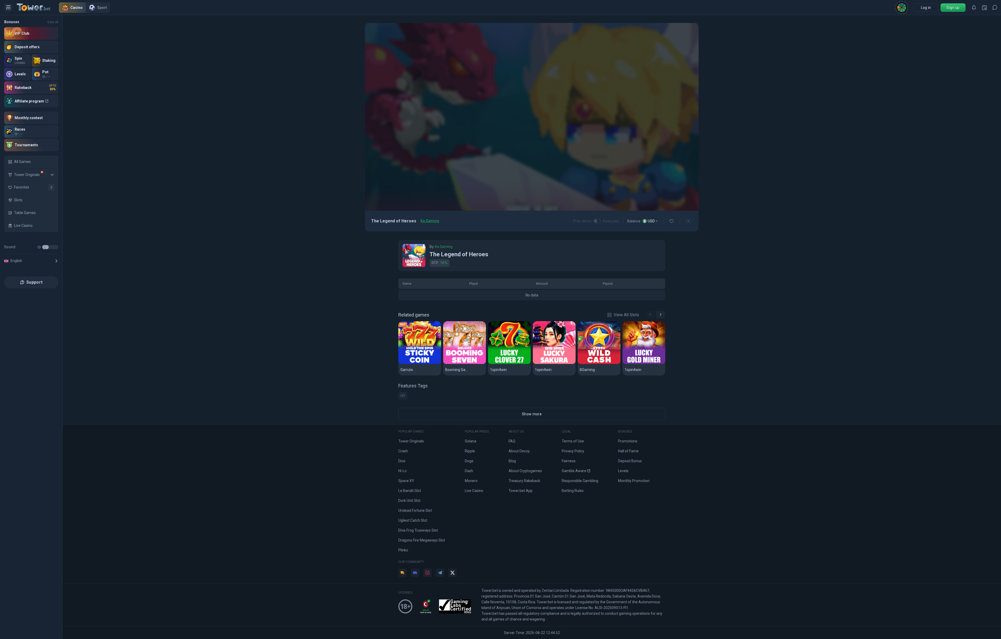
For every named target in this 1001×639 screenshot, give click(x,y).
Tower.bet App (521, 491)
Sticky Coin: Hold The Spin (419, 363)
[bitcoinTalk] (402, 573)
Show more (532, 414)
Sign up (953, 7)
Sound (9, 247)
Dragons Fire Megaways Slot (421, 540)
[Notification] (974, 7)
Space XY (406, 481)
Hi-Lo (402, 471)
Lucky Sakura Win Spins (554, 363)
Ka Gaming (429, 221)
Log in (926, 7)
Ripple (470, 451)
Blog (512, 461)
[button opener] (8, 7)
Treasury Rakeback (524, 481)
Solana (470, 441)
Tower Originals (411, 441)
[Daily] (984, 7)
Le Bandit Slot (409, 491)
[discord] (415, 573)
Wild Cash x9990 (595, 363)
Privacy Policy (573, 451)
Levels (623, 471)
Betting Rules (573, 491)
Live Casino (474, 491)
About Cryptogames (525, 471)
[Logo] (38, 7)
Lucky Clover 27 (506, 363)
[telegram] (440, 573)
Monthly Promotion (634, 481)
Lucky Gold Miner (641, 363)
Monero (471, 481)
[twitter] (452, 573)
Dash (469, 471)
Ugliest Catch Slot (412, 520)
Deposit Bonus (630, 461)
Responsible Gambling (580, 481)
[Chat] (995, 7)
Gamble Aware (574, 471)
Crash (403, 451)
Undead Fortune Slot (415, 510)
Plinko (403, 550)
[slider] (47, 247)
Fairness (569, 461)
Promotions (627, 441)
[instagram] (427, 573)
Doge (469, 461)
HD (402, 396)
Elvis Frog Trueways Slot (418, 530)
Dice (401, 461)
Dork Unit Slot (409, 500)
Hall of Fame (628, 451)
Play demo (582, 221)
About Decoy (519, 451)
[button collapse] (52, 174)
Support (34, 282)
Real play (611, 221)
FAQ (512, 441)
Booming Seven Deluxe (464, 363)
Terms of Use (573, 441)
